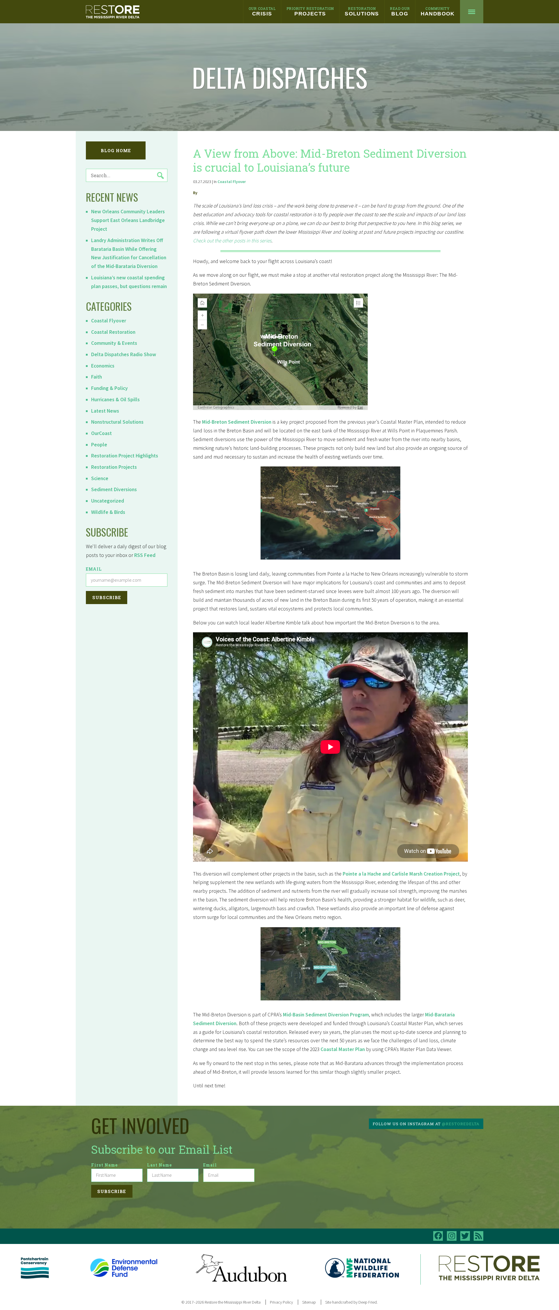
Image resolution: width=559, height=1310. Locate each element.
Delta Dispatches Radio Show (123, 354)
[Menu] (471, 11)
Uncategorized (107, 501)
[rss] (478, 1236)
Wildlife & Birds (108, 512)
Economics (102, 366)
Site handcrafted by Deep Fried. (351, 1302)
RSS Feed (144, 555)
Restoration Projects (114, 467)
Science (99, 478)
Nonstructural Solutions (117, 422)
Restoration (362, 11)
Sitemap (309, 1302)
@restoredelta (461, 1123)
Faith (96, 377)
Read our (400, 11)
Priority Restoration (310, 11)
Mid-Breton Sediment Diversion (236, 422)
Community (438, 11)
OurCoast (101, 433)
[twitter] (465, 1236)
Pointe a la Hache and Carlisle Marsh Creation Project (401, 874)
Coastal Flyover (108, 320)
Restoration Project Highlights (124, 455)
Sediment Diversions (114, 489)
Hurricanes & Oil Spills (115, 399)
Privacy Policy (281, 1302)
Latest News (105, 411)
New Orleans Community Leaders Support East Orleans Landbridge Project (128, 220)
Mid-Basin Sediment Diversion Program (326, 1014)
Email (94, 569)
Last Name (159, 1165)
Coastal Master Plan (343, 1049)
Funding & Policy (109, 388)
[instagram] (452, 1236)
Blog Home (116, 150)
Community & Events (114, 343)
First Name (104, 1165)
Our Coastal (262, 11)
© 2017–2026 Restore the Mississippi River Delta (221, 1302)
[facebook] (438, 1236)
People (99, 444)
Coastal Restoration (113, 332)
